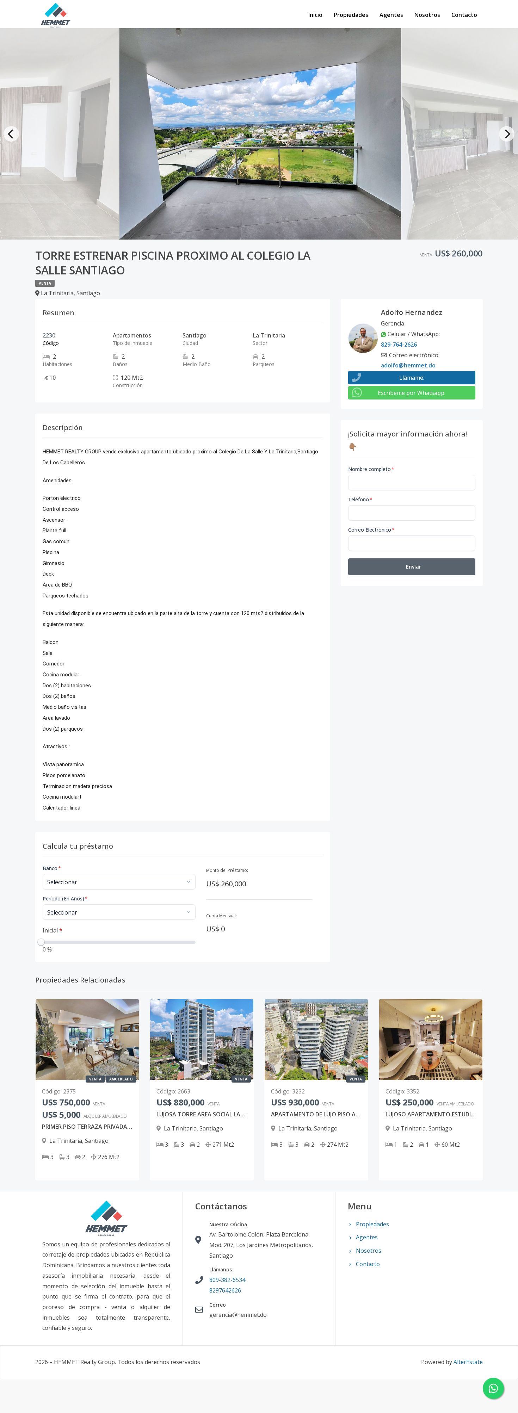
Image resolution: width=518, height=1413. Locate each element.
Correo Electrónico (371, 529)
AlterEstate (468, 1362)
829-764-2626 (399, 344)
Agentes (391, 15)
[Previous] (11, 134)
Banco (52, 868)
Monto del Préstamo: (227, 870)
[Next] (506, 134)
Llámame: (411, 378)
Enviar (413, 566)
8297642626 (225, 1290)
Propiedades (351, 15)
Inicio (315, 15)
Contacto (464, 15)
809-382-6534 (227, 1280)
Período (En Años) (65, 898)
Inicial (52, 930)
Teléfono (360, 499)
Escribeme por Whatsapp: (411, 393)
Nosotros (427, 15)
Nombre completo (371, 469)
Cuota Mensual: (221, 916)
